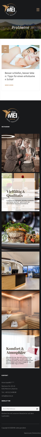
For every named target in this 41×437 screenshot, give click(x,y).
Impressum (27, 433)
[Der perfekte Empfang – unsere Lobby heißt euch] (20, 271)
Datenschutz (36, 433)
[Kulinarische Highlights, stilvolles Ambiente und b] (20, 192)
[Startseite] (9, 9)
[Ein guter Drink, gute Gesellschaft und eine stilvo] (20, 153)
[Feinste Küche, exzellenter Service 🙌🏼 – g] (20, 231)
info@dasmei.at (7, 396)
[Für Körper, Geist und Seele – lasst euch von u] (20, 310)
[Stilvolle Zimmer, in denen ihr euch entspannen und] (20, 349)
